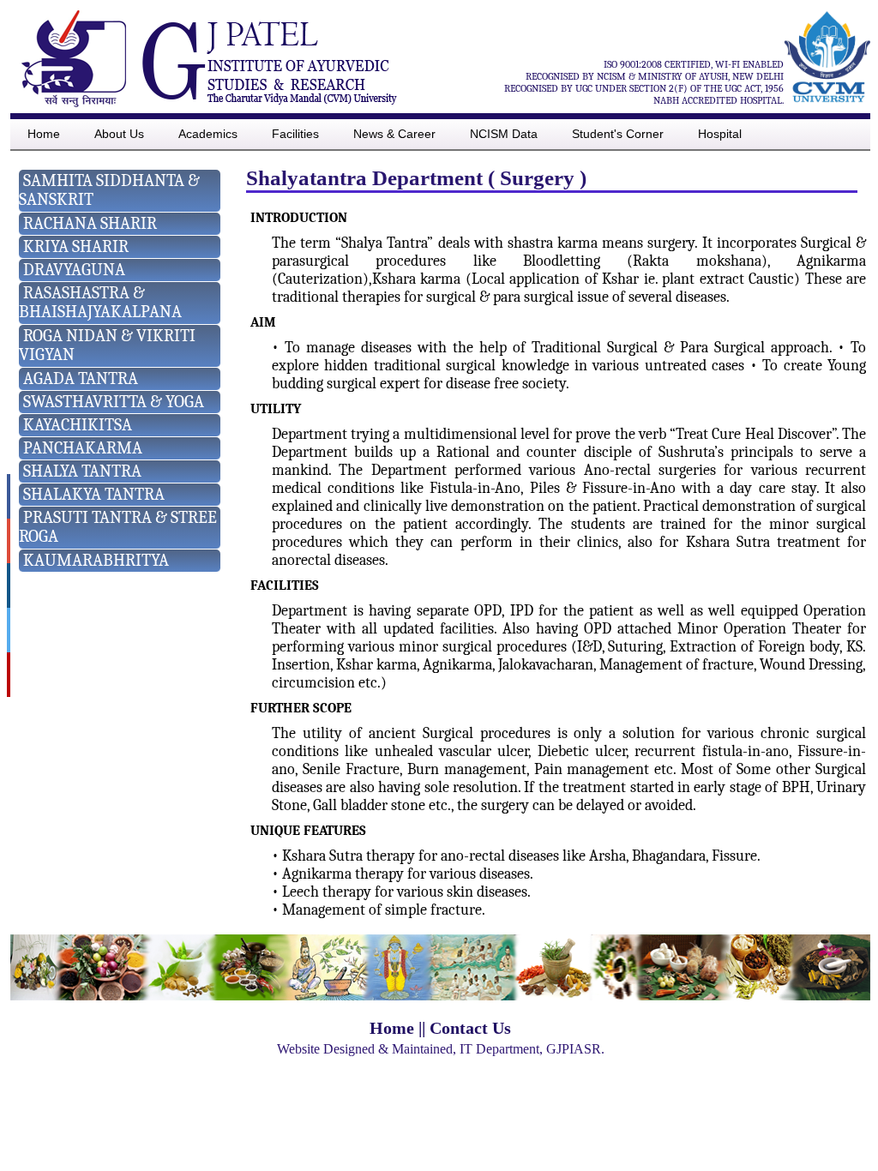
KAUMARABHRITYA (96, 560)
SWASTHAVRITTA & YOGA (113, 401)
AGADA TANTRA (80, 378)
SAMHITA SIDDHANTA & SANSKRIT (109, 190)
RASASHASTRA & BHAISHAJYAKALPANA (100, 302)
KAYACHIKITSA (77, 425)
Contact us (470, 1027)
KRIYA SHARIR (76, 246)
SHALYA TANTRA (82, 471)
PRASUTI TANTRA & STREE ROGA (118, 526)
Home (392, 1027)
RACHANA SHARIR (90, 223)
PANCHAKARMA (82, 448)
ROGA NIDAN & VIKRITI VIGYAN (107, 345)
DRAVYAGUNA (74, 269)
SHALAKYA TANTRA (94, 494)
